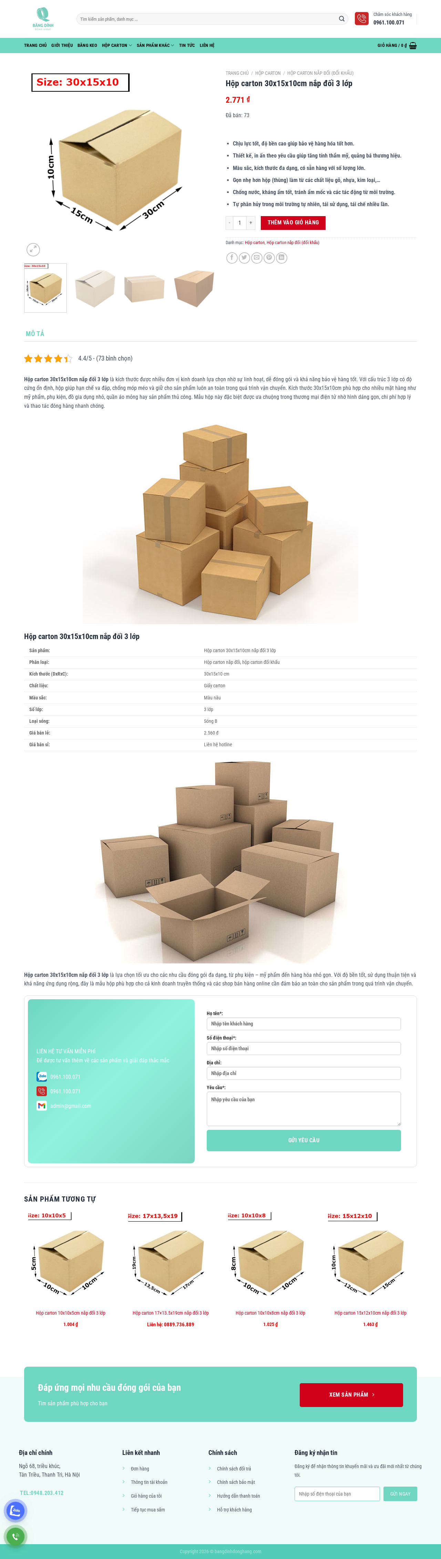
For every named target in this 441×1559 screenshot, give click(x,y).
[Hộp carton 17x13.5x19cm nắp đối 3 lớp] (170, 1259)
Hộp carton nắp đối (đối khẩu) (320, 73)
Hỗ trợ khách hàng (234, 1510)
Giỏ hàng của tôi (146, 1496)
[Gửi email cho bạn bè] (257, 258)
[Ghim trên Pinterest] (269, 258)
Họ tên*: (215, 1013)
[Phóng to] (33, 249)
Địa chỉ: (214, 1063)
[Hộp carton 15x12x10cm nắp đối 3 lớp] (370, 1259)
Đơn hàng (140, 1469)
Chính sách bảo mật (236, 1482)
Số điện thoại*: (221, 1038)
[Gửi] (342, 19)
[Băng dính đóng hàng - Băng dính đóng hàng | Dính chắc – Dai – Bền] (45, 19)
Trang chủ (237, 73)
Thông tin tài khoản (149, 1482)
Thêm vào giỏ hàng (293, 223)
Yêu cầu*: (216, 1088)
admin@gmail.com (70, 1106)
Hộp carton (114, 45)
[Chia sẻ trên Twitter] (244, 258)
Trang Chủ (35, 45)
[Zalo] (15, 1510)
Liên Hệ (207, 45)
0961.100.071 (65, 1077)
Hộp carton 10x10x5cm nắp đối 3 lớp (70, 1313)
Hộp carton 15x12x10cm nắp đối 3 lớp (371, 1313)
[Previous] (36, 162)
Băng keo (87, 45)
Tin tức (187, 45)
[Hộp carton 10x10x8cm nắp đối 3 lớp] (270, 1259)
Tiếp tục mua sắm (148, 1510)
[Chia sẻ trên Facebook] (232, 258)
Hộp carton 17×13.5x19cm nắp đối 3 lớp (171, 1313)
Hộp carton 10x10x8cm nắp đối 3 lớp (270, 1313)
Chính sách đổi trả (234, 1469)
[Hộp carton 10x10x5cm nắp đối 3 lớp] (70, 1259)
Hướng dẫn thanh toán (238, 1496)
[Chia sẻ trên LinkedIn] (281, 258)
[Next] (203, 162)
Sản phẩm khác (153, 45)
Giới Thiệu (62, 45)
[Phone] (15, 1536)
